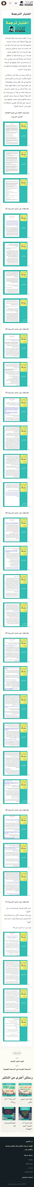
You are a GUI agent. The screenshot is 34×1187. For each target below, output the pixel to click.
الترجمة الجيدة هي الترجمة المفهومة (17, 1069)
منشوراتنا (31, 1160)
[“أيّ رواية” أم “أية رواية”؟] (9, 1090)
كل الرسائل (17, 1053)
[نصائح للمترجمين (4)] (9, 1113)
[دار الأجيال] (26, 3)
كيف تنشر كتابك (17, 1061)
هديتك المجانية (29, 1164)
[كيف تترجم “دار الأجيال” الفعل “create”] (25, 1113)
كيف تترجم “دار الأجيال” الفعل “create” (27, 1126)
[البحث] (10, 3)
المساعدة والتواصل (29, 1172)
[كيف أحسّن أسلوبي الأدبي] (25, 1090)
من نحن (31, 1168)
